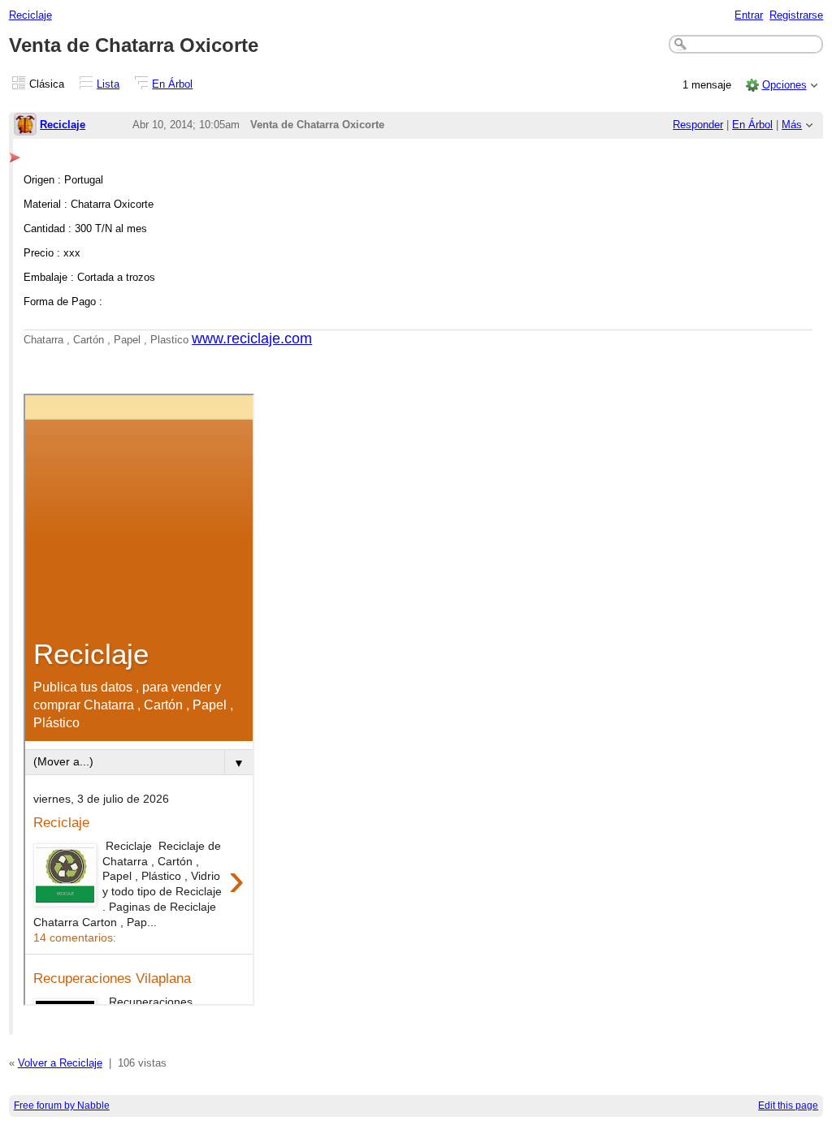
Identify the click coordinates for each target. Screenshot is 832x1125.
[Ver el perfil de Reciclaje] (25, 125)
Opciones (784, 85)
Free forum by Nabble (62, 1105)
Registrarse (796, 15)
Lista (108, 84)
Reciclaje (30, 15)
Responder (698, 125)
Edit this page (788, 1105)
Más (792, 125)
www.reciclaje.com (252, 338)
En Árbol (172, 84)
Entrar (748, 15)
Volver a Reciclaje (60, 1063)
